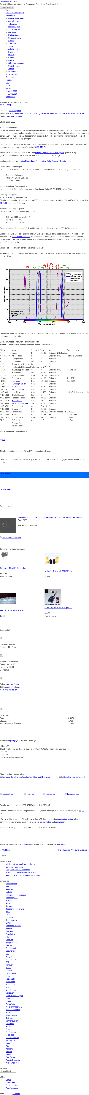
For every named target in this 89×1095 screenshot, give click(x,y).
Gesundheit (10, 951)
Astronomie (10, 16)
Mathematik (10, 979)
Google (9, 957)
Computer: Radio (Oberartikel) (18, 870)
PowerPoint (10, 1004)
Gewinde (19, 114)
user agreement (61, 822)
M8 (1, 353)
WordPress (12, 74)
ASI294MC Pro (40, 147)
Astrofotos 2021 (77, 114)
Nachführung (13, 32)
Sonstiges (12, 44)
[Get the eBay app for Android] (72, 777)
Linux (8, 976)
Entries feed (10, 1082)
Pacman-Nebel (18, 389)
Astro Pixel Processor (21, 237)
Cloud (8, 915)
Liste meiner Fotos (62, 114)
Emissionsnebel (47, 114)
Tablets (11, 69)
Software (9, 1018)
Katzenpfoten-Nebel (20, 403)
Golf (7, 83)
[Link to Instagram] (72, 794)
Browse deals (5, 489)
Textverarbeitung (12, 1038)
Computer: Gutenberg (14, 867)
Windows (12, 72)
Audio (8, 903)
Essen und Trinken (13, 926)
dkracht (14, 105)
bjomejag (13, 741)
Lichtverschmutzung (32, 114)
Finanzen (9, 940)
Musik (8, 987)
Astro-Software (14, 21)
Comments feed (12, 1085)
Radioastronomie (15, 35)
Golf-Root (5, 850)
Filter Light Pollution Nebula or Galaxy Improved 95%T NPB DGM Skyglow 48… (50, 517)
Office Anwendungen (16, 63)
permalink (61, 844)
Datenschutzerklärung (15, 13)
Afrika (8, 887)
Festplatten (10, 934)
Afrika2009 (12, 91)
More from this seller (8, 690)
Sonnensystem (14, 38)
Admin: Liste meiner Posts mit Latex (20, 864)
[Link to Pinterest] (49, 794)
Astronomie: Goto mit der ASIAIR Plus (21, 873)
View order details (7, 473)
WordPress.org (12, 1088)
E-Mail (11, 58)
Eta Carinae (17, 401)
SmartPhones (14, 66)
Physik (8, 1001)
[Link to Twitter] (29, 794)
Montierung (10, 982)
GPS (8, 962)
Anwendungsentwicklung (16, 895)
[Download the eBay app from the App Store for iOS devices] (25, 777)
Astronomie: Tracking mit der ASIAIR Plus (23, 875)
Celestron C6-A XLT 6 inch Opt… (13, 568)
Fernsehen (10, 931)
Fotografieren (11, 943)
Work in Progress (13, 1060)
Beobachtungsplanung (17, 18)
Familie (9, 80)
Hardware (10, 965)
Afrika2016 (12, 94)
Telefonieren (11, 1032)
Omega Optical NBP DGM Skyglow (49, 153)
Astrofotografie (14, 30)
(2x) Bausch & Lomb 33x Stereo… (58, 571)
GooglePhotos (11, 959)
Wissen (9, 1052)
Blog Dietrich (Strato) (8, 1)
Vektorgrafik (10, 1040)
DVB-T (11, 55)
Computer (10, 46)
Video (8, 1043)
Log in (8, 1080)
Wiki (7, 1046)
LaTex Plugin (11, 973)
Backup (11, 52)
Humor (8, 968)
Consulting (10, 77)
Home (8, 10)
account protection (65, 819)
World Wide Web (12, 1063)
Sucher (11, 41)
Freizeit (9, 945)
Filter (12, 114)
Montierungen (14, 27)
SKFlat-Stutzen (6, 203)
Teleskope (12, 24)
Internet (11, 60)
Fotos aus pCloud (14, 116)
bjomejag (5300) (12, 684)
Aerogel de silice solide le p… (12, 610)
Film (7, 937)
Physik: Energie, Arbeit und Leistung (73, 850)
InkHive (16, 1094)
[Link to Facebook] (7, 794)
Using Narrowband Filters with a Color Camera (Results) (43, 161)
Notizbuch (10, 86)
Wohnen (9, 1054)
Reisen (8, 88)
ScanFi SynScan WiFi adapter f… (58, 608)
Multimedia (10, 985)
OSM (8, 998)
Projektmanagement (14, 1007)
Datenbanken (11, 920)
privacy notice (45, 822)
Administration (14, 49)
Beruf (8, 912)
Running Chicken (19, 384)
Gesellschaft (11, 948)
